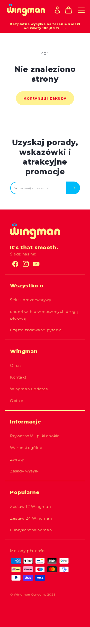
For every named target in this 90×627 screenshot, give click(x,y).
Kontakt (18, 377)
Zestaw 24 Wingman (31, 518)
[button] (68, 9)
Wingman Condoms (30, 594)
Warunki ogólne (26, 447)
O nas (16, 365)
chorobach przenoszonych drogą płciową (44, 315)
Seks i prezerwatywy (30, 299)
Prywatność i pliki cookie (35, 435)
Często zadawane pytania (36, 330)
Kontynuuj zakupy (45, 98)
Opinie (17, 400)
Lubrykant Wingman (31, 530)
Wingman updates (29, 389)
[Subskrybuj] (73, 188)
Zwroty (17, 459)
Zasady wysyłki (24, 471)
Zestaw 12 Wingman (30, 506)
